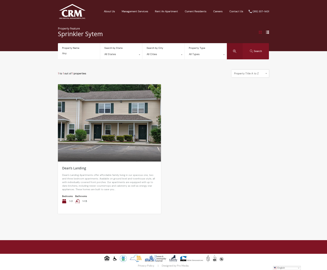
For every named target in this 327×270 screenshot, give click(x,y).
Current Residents (195, 11)
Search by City (155, 47)
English (281, 268)
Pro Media (183, 265)
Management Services (135, 11)
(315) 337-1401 (261, 11)
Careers (218, 11)
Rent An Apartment (166, 11)
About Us (109, 11)
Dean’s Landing (74, 168)
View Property (109, 146)
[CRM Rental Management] (72, 18)
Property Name (70, 48)
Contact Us (236, 11)
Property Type (197, 47)
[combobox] (121, 55)
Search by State (113, 47)
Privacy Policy (146, 265)
